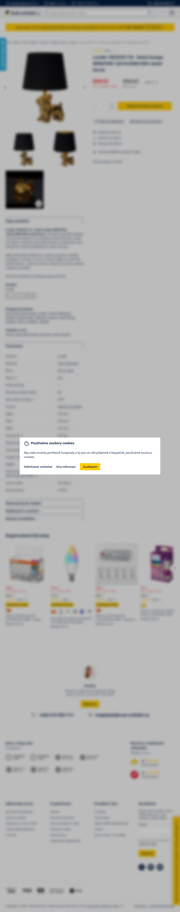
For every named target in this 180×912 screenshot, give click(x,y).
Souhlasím (90, 467)
